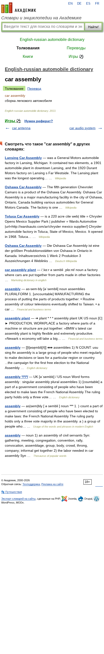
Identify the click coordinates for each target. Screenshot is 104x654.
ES (88, 3)
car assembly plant (20, 270)
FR (97, 3)
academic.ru (18, 7)
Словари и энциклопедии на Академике (41, 17)
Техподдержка (31, 484)
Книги (28, 56)
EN (70, 3)
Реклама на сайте (52, 484)
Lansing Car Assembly (23, 158)
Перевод (34, 88)
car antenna (21, 128)
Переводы (76, 48)
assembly (13, 289)
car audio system (82, 128)
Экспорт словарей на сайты (18, 498)
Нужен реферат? (38, 121)
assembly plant (17, 318)
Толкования (27, 48)
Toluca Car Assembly (22, 216)
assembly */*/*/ (16, 377)
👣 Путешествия (11, 491)
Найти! (93, 27)
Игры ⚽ (76, 56)
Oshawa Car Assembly (23, 187)
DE (79, 3)
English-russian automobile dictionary (52, 40)
